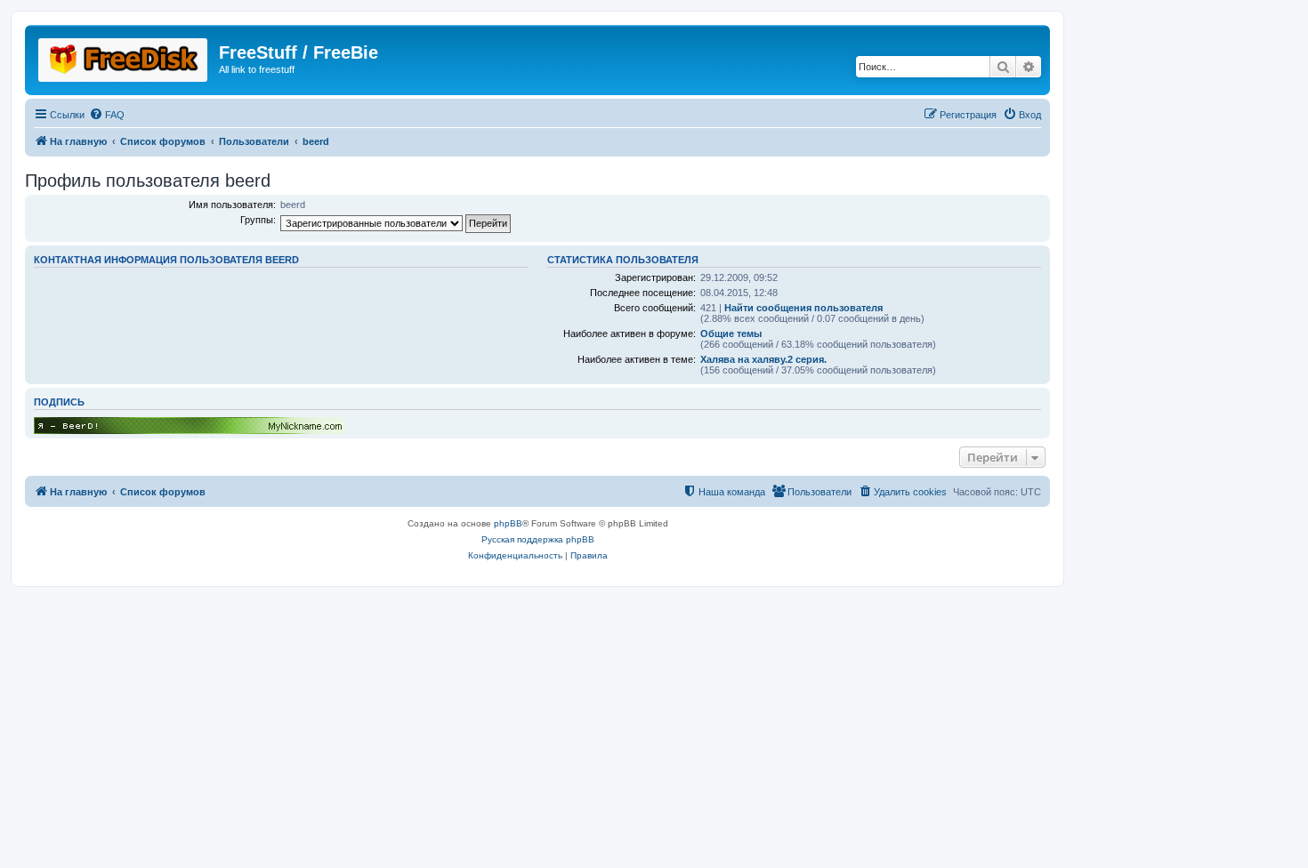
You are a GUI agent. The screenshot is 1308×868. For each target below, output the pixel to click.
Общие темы (731, 333)
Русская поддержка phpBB (537, 539)
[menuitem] (107, 114)
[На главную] (124, 56)
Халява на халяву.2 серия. (763, 359)
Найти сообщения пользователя (803, 307)
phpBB (508, 523)
